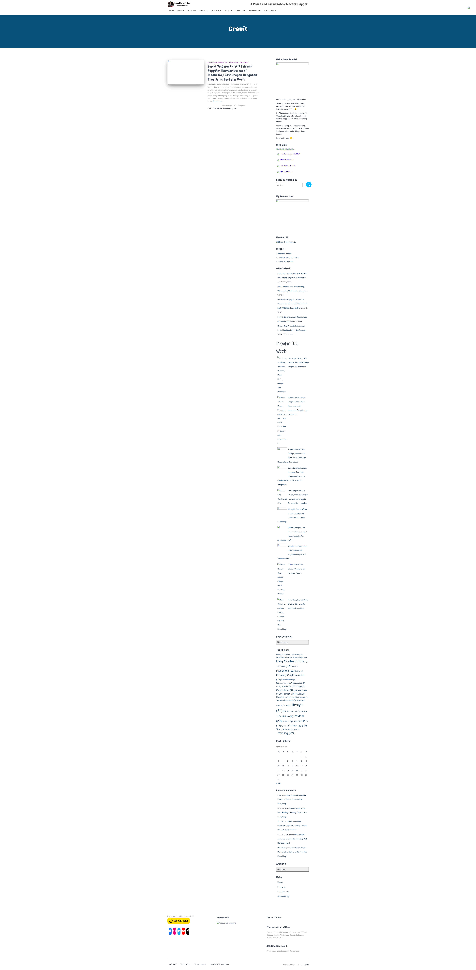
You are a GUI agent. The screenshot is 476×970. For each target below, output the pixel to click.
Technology (297, 725)
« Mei (278, 783)
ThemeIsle (304, 965)
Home (171, 10)
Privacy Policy (200, 964)
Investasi (280, 700)
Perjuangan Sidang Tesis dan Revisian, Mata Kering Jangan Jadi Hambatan (298, 362)
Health (300, 694)
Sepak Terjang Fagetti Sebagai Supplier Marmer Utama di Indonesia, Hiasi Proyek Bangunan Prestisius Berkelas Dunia (232, 73)
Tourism (289, 729)
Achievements (270, 10)
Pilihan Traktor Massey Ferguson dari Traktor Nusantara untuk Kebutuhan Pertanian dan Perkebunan (298, 406)
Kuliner (279, 705)
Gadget (300, 686)
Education (204, 10)
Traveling (285, 733)
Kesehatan (290, 700)
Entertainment (288, 680)
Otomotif (295, 711)
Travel (296, 729)
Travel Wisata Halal (285, 261)
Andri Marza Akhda (284, 821)
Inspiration (304, 697)
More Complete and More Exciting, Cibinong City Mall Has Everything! (298, 604)
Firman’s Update (284, 253)
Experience (254, 10)
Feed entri (281, 887)
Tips (280, 729)
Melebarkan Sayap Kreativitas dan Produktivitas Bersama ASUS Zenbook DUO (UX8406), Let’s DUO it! (292, 304)
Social (228, 10)
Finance (289, 686)
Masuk (280, 882)
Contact (172, 964)
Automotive (281, 657)
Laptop (286, 705)
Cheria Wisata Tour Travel (288, 257)
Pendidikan (286, 716)
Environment (243, 62)
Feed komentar (283, 892)
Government (286, 694)
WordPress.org (283, 896)
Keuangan (300, 700)
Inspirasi (295, 697)
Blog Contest (212, 62)
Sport (284, 726)
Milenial (287, 711)
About (180, 10)
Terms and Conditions (219, 964)
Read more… (218, 101)
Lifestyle (240, 10)
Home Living (283, 697)
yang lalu (229, 108)
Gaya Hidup (285, 690)
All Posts (192, 10)
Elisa (279, 795)
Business (221, 62)
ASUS (286, 655)
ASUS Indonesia (297, 654)
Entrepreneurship (231, 62)
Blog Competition (301, 657)
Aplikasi (279, 654)
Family (279, 686)
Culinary (299, 671)
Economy (216, 10)
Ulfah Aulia (281, 848)
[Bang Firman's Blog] (179, 4)
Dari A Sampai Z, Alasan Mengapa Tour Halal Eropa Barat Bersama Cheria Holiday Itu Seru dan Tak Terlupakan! (292, 476)
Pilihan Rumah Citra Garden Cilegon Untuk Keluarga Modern (296, 569)
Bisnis (290, 657)
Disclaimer (185, 964)
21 (297, 770)
